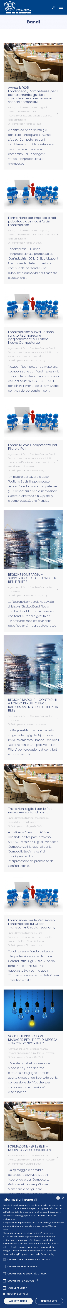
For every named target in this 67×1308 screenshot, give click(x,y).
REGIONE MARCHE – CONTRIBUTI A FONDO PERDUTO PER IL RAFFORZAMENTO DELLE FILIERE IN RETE (33, 705)
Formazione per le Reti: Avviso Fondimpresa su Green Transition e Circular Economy (31, 924)
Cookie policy (47, 1254)
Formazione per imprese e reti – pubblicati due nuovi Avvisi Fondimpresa (33, 221)
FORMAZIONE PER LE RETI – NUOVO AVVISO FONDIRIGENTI (30, 1148)
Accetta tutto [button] (18, 1300)
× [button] (63, 1198)
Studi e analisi (35, 356)
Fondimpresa (41, 230)
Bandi (11, 107)
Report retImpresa (17, 356)
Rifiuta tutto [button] (49, 1300)
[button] (33, 1293)
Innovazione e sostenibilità (22, 111)
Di (15, 123)
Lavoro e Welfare (42, 115)
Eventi (52, 348)
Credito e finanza (24, 107)
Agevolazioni (15, 348)
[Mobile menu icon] (61, 7)
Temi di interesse (17, 119)
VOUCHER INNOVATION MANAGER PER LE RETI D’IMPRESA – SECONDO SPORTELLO (32, 1039)
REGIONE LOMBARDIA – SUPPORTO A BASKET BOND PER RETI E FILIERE (32, 578)
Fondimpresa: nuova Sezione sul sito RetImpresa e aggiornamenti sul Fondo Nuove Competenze (31, 337)
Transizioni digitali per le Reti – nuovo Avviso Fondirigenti (31, 810)
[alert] (33, 1250)
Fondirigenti (40, 107)
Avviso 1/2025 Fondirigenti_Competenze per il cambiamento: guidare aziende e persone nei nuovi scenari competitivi (33, 94)
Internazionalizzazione (20, 115)
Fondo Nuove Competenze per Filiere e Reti (32, 447)
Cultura (38, 933)
